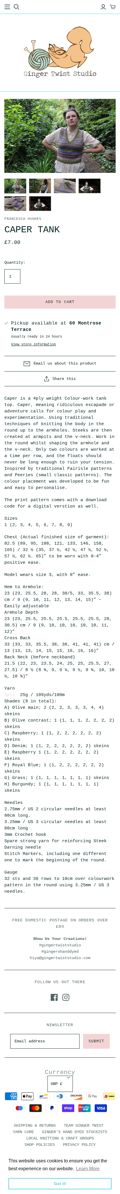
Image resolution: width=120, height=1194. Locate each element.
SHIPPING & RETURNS (35, 1125)
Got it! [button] (60, 1183)
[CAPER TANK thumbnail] (15, 186)
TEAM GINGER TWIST (83, 1125)
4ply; (10, 695)
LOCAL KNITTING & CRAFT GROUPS (60, 1138)
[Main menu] (7, 7)
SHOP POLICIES (39, 1144)
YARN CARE (23, 1132)
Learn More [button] (88, 1168)
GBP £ (56, 1083)
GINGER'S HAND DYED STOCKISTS (74, 1132)
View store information (33, 345)
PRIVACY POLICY (79, 1144)
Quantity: (14, 262)
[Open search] (17, 7)
